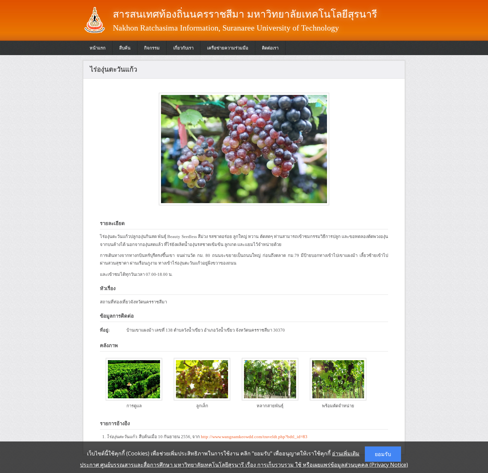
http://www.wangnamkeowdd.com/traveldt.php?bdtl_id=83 (254, 436)
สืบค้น (124, 47)
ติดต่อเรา (270, 47)
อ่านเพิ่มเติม (346, 453)
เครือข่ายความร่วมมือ (227, 47)
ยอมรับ (383, 454)
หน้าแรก (98, 47)
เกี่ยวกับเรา (183, 47)
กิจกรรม (152, 47)
